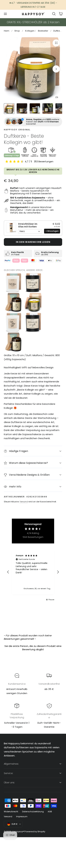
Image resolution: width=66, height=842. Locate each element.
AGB (50, 811)
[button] (5, 14)
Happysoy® (18, 831)
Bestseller (43, 30)
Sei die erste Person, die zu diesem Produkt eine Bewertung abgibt (33, 647)
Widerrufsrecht (11, 811)
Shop (17, 30)
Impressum (21, 816)
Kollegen (29, 30)
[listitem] (13, 282)
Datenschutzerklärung (33, 811)
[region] (33, 572)
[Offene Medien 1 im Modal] (56, 43)
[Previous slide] (9, 69)
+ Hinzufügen (52, 231)
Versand (24, 501)
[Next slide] (56, 69)
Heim (6, 30)
